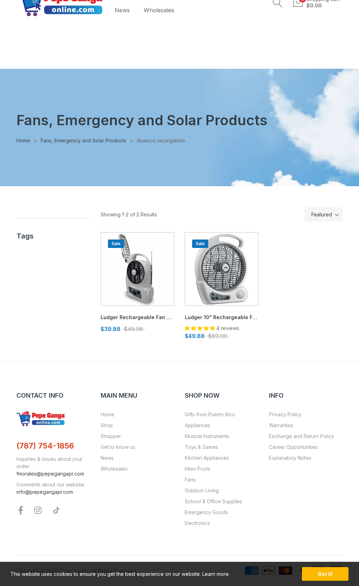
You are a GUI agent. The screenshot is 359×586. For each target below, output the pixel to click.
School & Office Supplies (213, 501)
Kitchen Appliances (207, 458)
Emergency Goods (206, 512)
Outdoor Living (202, 490)
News (107, 458)
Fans (190, 480)
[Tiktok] (56, 510)
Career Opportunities (293, 447)
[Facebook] (20, 510)
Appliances (197, 425)
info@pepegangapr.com (44, 492)
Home (107, 414)
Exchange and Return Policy (301, 436)
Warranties (281, 425)
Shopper (111, 436)
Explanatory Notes (290, 458)
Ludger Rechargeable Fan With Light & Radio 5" (137, 317)
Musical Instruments (207, 436)
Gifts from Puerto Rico (210, 414)
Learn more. (216, 574)
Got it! (325, 574)
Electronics (197, 523)
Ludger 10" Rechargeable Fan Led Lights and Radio (221, 317)
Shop (107, 425)
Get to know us (118, 447)
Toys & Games (201, 447)
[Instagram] (38, 510)
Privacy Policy (285, 414)
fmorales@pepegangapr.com (50, 474)
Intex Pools (197, 469)
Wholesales (114, 469)
